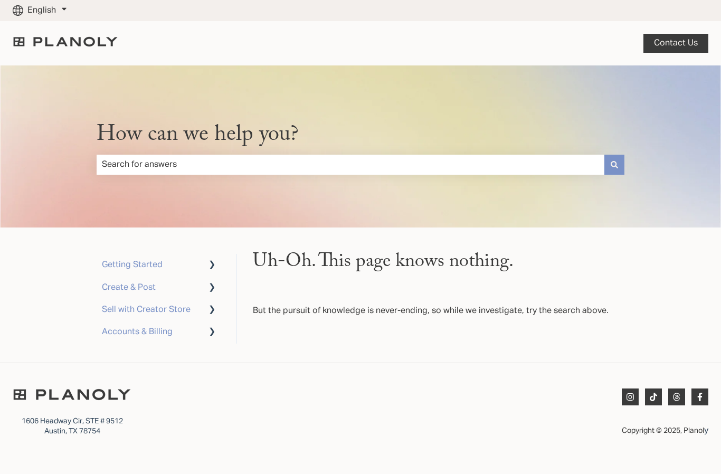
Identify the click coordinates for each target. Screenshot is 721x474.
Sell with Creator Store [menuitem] (146, 310)
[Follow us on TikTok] (653, 396)
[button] (212, 266)
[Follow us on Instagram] (630, 396)
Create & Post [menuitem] (129, 287)
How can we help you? (198, 135)
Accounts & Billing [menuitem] (137, 332)
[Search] (614, 165)
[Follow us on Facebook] (699, 396)
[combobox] (350, 165)
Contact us (676, 43)
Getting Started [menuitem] (132, 265)
